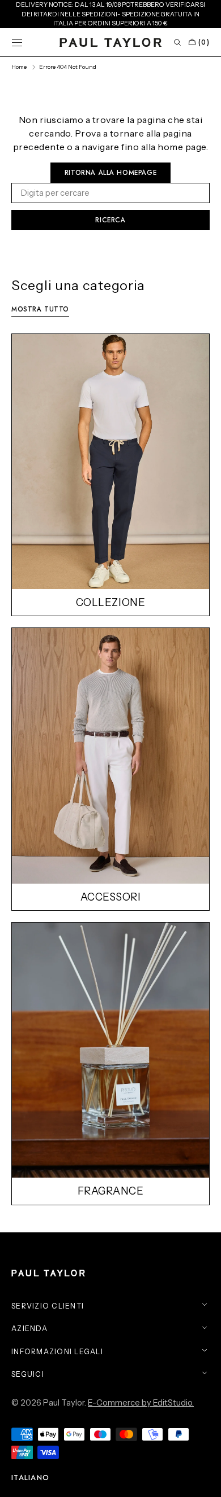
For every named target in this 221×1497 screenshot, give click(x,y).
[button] (17, 42)
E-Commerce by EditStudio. (141, 1403)
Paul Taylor (63, 1403)
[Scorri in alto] (204, 1480)
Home (19, 67)
